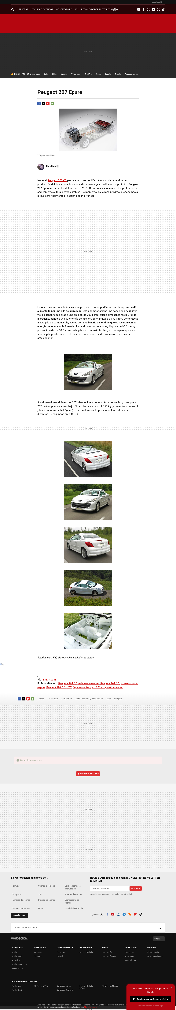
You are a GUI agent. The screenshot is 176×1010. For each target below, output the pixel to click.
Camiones (36, 74)
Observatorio (64, 9)
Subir (157, 939)
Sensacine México (64, 986)
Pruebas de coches (73, 894)
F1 (76, 9)
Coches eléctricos (46, 886)
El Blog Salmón (153, 952)
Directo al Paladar (86, 952)
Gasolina (64, 74)
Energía (98, 74)
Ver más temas (19, 915)
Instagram (148, 9)
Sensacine (61, 952)
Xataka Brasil (17, 990)
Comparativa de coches (72, 901)
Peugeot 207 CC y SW (59, 687)
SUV (40, 894)
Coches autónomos (21, 908)
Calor (46, 74)
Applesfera (16, 960)
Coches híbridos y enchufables (89, 698)
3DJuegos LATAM (41, 986)
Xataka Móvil (17, 956)
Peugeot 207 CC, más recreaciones (78, 683)
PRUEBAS (23, 9)
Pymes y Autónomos (155, 956)
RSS (129, 914)
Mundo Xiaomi (17, 968)
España (108, 74)
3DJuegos (38, 952)
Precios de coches (46, 900)
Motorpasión (107, 952)
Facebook (143, 9)
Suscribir (135, 888)
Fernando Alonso (131, 74)
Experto (118, 74)
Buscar (159, 927)
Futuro (41, 908)
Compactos (66, 698)
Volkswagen (76, 74)
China (54, 74)
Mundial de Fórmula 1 (74, 908)
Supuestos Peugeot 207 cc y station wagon (98, 687)
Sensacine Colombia (65, 990)
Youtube (153, 9)
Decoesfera (129, 956)
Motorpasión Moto (109, 956)
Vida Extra (38, 956)
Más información (90, 1007)
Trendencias (129, 952)
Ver (89, 774)
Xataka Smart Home (20, 964)
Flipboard (48, 103)
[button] (52, 166)
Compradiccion (130, 960)
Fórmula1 (16, 886)
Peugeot (118, 698)
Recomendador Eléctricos (96, 9)
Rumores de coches (21, 900)
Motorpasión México (110, 986)
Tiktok (163, 9)
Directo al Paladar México (86, 987)
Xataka (14, 952)
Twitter (158, 9)
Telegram (138, 9)
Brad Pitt (88, 74)
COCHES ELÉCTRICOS (42, 9)
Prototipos (53, 698)
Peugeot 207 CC (57, 180)
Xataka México (17, 986)
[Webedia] (158, 2)
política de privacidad (123, 894)
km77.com (49, 679)
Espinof (60, 956)
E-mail (52, 103)
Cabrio (108, 698)
